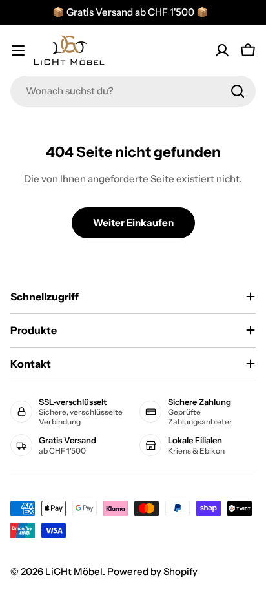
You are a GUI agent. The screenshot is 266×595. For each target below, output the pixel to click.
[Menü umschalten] (18, 50)
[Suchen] (237, 91)
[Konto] (222, 50)
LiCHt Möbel (74, 571)
